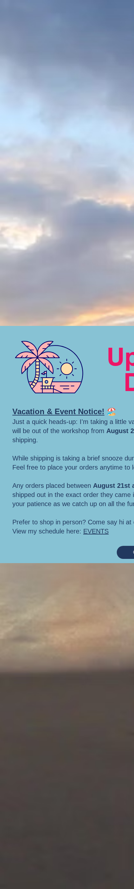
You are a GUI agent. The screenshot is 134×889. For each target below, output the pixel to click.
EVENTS (96, 531)
